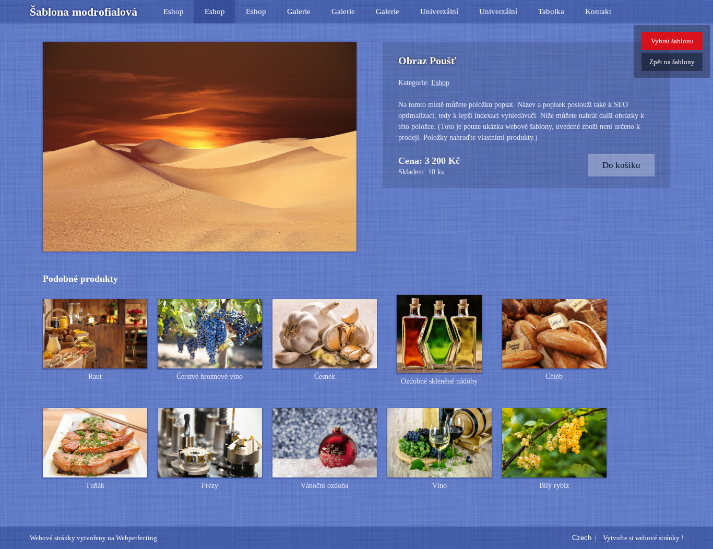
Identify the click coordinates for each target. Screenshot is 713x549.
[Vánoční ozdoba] (324, 443)
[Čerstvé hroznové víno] (210, 334)
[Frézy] (210, 443)
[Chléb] (554, 334)
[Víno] (439, 443)
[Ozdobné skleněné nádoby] (439, 334)
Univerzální (439, 11)
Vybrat (672, 41)
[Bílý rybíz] (554, 443)
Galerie (299, 11)
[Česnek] (324, 334)
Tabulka (551, 11)
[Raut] (95, 334)
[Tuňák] (95, 443)
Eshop (173, 11)
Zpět (672, 62)
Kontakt (598, 11)
